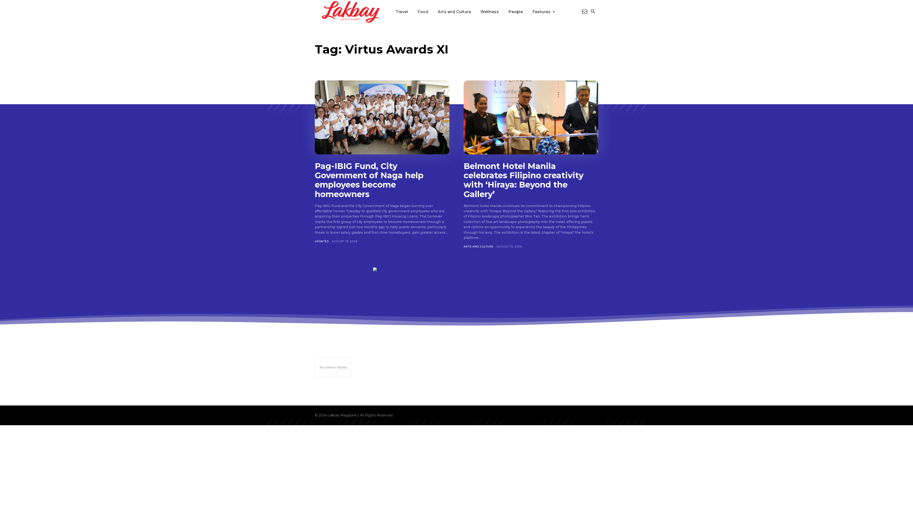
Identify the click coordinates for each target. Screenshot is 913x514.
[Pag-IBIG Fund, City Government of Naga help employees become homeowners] (382, 117)
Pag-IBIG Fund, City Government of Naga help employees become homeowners (369, 180)
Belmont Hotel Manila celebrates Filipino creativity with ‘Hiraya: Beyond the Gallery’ (523, 180)
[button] (592, 11)
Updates (322, 241)
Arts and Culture (478, 246)
